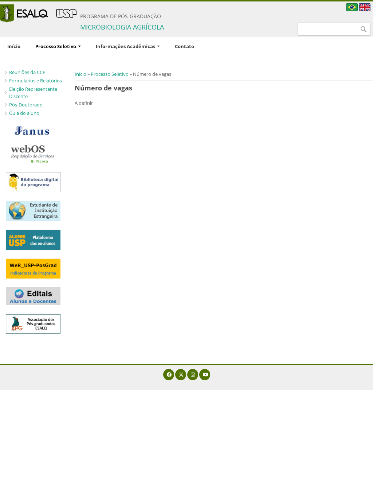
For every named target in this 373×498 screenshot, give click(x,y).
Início (13, 46)
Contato (184, 46)
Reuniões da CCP (27, 72)
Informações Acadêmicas (126, 46)
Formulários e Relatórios (35, 80)
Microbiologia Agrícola (122, 27)
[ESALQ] (38, 13)
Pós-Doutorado (26, 104)
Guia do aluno (24, 113)
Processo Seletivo (56, 46)
